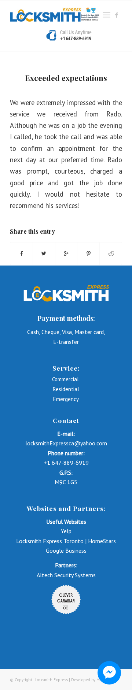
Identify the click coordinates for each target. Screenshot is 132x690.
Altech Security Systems (66, 575)
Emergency (66, 399)
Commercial (66, 379)
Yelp (66, 531)
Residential (66, 389)
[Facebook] (116, 15)
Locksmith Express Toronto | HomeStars (66, 541)
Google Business (66, 550)
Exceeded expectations (66, 78)
